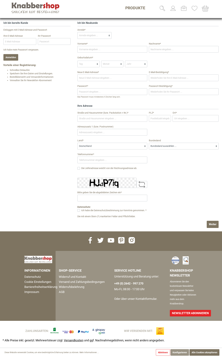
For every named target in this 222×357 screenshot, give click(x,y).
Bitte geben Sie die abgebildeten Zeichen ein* (99, 192)
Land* (80, 140)
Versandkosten (73, 340)
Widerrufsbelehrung (71, 287)
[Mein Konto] (173, 8)
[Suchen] (162, 8)
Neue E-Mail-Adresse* (88, 72)
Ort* (175, 112)
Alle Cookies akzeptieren (204, 352)
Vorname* (82, 43)
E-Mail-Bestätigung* (159, 72)
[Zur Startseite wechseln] (35, 7)
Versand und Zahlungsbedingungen (82, 282)
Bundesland (155, 140)
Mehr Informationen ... (89, 352)
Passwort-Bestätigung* (161, 86)
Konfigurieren (180, 352)
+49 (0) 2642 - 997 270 (128, 283)
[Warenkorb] (205, 8)
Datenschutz (32, 276)
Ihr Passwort (44, 36)
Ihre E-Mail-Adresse (13, 36)
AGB (62, 292)
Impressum (31, 292)
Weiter (212, 224)
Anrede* (81, 30)
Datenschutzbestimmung (106, 210)
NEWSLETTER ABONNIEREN (190, 313)
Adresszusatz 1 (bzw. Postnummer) (95, 126)
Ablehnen (163, 352)
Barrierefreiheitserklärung (40, 287)
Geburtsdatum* (85, 57)
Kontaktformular (146, 298)
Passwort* (82, 86)
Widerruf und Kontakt (72, 276)
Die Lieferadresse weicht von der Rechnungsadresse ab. (109, 168)
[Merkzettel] (194, 8)
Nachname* (155, 43)
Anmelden (11, 57)
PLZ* (151, 112)
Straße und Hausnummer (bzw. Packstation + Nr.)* (102, 112)
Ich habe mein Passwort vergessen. (21, 49)
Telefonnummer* (85, 154)
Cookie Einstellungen (37, 282)
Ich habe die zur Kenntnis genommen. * (113, 210)
